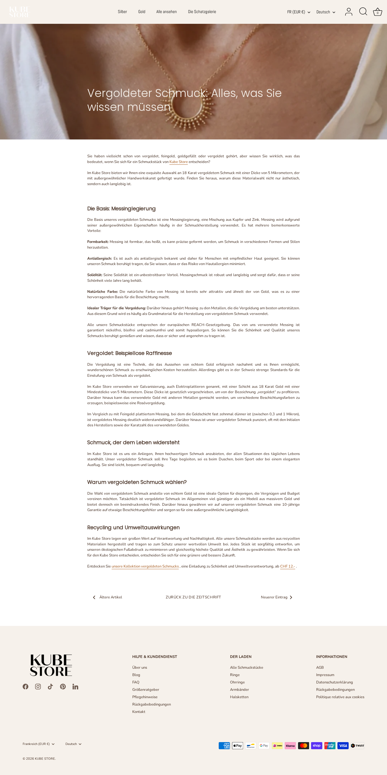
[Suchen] (363, 12)
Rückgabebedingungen (151, 704)
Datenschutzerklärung (334, 682)
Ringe (235, 674)
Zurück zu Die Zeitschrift (193, 597)
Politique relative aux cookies (340, 697)
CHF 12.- (287, 566)
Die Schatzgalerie (202, 11)
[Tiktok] (50, 686)
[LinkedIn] (75, 686)
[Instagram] (38, 686)
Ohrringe (237, 682)
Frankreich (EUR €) (36, 744)
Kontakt (138, 711)
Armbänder (239, 689)
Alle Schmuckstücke (246, 667)
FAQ (135, 682)
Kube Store (178, 161)
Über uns (139, 667)
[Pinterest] (63, 686)
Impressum (325, 674)
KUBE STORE (45, 759)
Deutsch (323, 12)
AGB (320, 667)
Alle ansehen (166, 11)
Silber (122, 11)
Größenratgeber (145, 689)
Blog (136, 674)
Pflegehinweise (145, 697)
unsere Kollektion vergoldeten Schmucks (145, 566)
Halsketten (239, 697)
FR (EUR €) (296, 12)
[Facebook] (25, 686)
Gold (141, 11)
